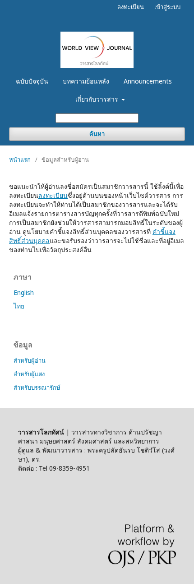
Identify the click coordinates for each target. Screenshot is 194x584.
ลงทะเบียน (130, 7)
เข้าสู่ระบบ (167, 7)
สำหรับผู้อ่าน (30, 360)
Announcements (148, 81)
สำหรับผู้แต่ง (29, 374)
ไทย (19, 306)
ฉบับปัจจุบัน (32, 81)
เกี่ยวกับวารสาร (97, 99)
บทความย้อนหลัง (86, 81)
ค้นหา (97, 134)
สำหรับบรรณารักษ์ (37, 387)
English (24, 292)
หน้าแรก (20, 159)
